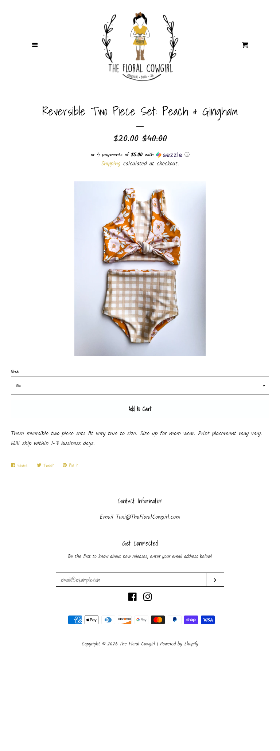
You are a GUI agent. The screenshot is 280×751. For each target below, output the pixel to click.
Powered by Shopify (179, 644)
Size (15, 371)
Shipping (111, 163)
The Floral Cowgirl (138, 644)
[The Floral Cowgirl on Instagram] (147, 598)
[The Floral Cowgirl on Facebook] (132, 598)
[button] (140, 155)
